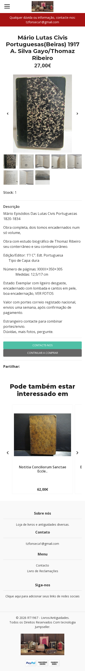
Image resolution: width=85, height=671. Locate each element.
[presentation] (7, 113)
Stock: (8, 192)
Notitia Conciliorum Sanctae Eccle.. (42, 469)
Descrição (11, 206)
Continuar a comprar (42, 353)
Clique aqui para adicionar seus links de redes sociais (42, 596)
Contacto (42, 565)
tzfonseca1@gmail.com (42, 544)
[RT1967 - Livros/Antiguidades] (42, 6)
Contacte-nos (42, 345)
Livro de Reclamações (42, 571)
